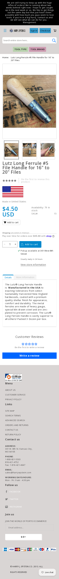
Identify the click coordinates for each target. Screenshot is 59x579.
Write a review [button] (29, 355)
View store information (33, 264)
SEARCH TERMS (13, 415)
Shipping (6, 233)
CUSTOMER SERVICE (15, 394)
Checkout (45, 30)
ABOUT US (10, 390)
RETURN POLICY (13, 434)
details (8, 277)
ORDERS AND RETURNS (17, 425)
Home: (5, 57)
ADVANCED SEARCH (15, 420)
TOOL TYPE (20, 49)
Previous (8, 150)
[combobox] (26, 40)
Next (54, 150)
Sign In (34, 30)
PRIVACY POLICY (13, 399)
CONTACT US (11, 429)
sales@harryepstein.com (18, 472)
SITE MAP (10, 410)
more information (25, 277)
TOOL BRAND (38, 49)
